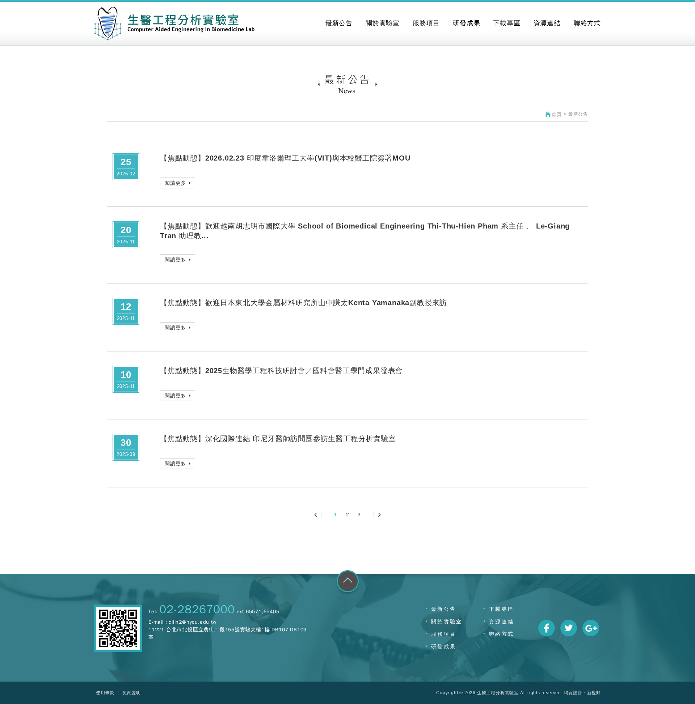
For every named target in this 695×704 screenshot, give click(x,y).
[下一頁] (377, 514)
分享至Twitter (569, 628)
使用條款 (105, 692)
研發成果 (443, 646)
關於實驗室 (446, 621)
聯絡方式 (501, 634)
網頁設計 (573, 692)
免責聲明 (131, 692)
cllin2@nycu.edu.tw (192, 622)
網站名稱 (174, 23)
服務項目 (443, 634)
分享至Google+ (591, 628)
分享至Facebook (547, 628)
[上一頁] (318, 514)
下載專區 (501, 609)
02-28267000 (197, 609)
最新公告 (443, 609)
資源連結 (501, 621)
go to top (347, 582)
